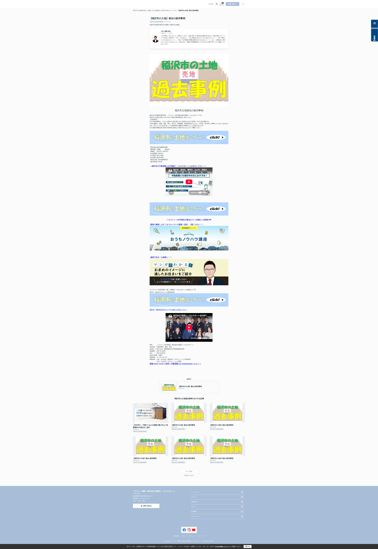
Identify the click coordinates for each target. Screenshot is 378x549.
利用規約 (176, 536)
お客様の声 (194, 502)
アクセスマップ (196, 516)
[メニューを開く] (243, 4)
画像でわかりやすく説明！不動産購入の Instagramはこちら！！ (175, 364)
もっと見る (189, 471)
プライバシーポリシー (188, 536)
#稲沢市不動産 (154, 25)
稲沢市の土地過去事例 (156, 21)
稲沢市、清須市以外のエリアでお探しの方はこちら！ (168, 310)
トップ (211, 4)
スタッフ (193, 497)
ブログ (193, 506)
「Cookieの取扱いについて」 (222, 546)
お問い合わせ (232, 4)
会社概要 (193, 511)
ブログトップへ (189, 475)
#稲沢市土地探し (175, 25)
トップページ (195, 492)
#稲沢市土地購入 (164, 25)
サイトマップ (201, 536)
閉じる (248, 546)
